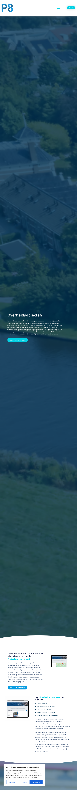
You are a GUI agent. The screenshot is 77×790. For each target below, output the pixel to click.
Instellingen (12, 782)
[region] (24, 775)
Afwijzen (24, 782)
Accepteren (36, 782)
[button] (58, 8)
